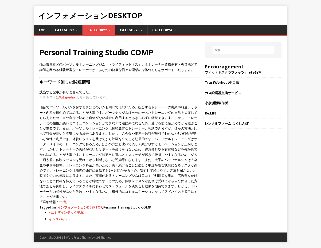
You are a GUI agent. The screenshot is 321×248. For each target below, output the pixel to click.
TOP (41, 30)
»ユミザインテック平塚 (66, 212)
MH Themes (103, 238)
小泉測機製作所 (216, 103)
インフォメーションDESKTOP (80, 207)
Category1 (64, 30)
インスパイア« (59, 219)
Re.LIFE (210, 113)
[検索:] (243, 50)
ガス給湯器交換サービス (223, 93)
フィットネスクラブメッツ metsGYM (233, 72)
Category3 (129, 30)
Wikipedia (67, 97)
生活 (62, 202)
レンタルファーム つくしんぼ (227, 123)
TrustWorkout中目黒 (222, 82)
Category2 (97, 30)
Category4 (162, 30)
